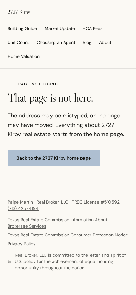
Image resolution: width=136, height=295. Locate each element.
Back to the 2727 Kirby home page (53, 158)
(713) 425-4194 (23, 208)
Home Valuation (24, 56)
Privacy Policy (22, 244)
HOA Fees (92, 28)
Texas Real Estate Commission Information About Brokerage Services (57, 223)
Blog (87, 42)
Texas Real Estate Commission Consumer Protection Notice (68, 235)
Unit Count (18, 42)
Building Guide (22, 28)
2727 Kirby (19, 12)
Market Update (60, 28)
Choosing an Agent (56, 42)
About (105, 42)
